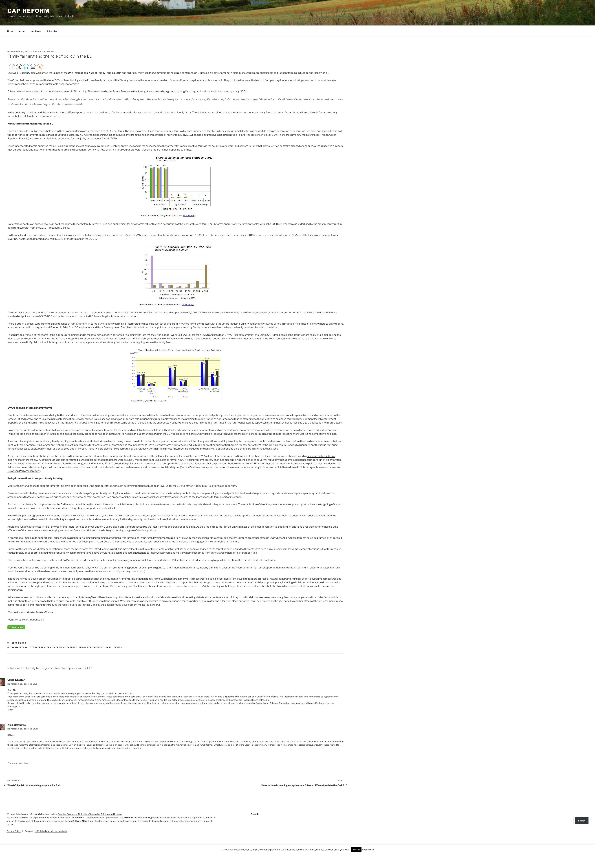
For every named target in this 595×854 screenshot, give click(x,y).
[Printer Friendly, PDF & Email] (16, 628)
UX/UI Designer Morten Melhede (51, 831)
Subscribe (51, 31)
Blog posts (19, 643)
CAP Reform (28, 10)
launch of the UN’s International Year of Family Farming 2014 (87, 72)
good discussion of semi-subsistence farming (233, 467)
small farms (113, 647)
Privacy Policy (14, 831)
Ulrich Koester (16, 679)
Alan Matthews (45, 52)
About (22, 31)
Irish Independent (34, 619)
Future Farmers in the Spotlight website (135, 91)
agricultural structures (28, 647)
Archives (36, 31)
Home (10, 31)
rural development (91, 647)
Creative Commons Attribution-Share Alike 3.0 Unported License (90, 814)
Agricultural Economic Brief (52, 327)
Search (254, 814)
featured (71, 647)
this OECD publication (310, 422)
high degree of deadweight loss (138, 530)
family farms (55, 647)
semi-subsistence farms (321, 456)
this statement (327, 418)
